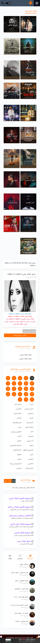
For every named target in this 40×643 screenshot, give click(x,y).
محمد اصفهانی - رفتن (21, 580)
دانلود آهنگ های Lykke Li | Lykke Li (21, 274)
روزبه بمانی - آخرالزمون (21, 589)
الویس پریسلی (15, 431)
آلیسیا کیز (29, 468)
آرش (18, 441)
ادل (31, 454)
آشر (19, 436)
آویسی (30, 459)
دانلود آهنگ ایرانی (26, 354)
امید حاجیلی (28, 409)
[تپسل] (1, 637)
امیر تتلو (29, 422)
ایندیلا (30, 436)
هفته (13, 481)
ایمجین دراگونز (27, 450)
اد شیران (29, 441)
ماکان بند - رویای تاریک (21, 613)
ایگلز (18, 454)
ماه (10, 481)
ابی (19, 427)
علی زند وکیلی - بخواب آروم (19, 572)
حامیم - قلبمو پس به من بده (19, 605)
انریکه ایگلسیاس (15, 445)
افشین (30, 413)
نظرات (10, 558)
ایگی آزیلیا (29, 427)
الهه (31, 445)
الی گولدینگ (16, 422)
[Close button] (39, 637)
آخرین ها (30, 558)
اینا (31, 404)
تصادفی (20, 558)
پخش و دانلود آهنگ (20, 335)
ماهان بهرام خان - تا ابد (21, 597)
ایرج (19, 459)
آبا (31, 431)
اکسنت (18, 409)
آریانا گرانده (16, 450)
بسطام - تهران (24, 564)
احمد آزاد (17, 404)
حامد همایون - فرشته (21, 621)
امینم (18, 468)
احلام (18, 418)
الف (32, 378)
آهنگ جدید (30, 319)
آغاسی (30, 463)
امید (30, 418)
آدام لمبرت (16, 413)
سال (6, 481)
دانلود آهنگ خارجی (25, 358)
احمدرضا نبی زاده (15, 463)
